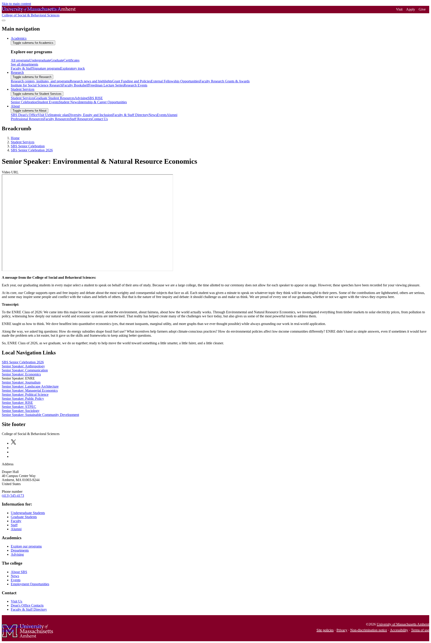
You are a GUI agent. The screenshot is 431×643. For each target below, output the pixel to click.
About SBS (19, 572)
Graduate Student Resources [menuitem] (54, 98)
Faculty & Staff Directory (29, 609)
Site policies (325, 630)
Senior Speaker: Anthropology (23, 366)
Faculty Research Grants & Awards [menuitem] (225, 81)
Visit (399, 9)
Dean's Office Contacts (27, 605)
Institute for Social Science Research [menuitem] (36, 85)
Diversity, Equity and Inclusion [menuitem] (90, 115)
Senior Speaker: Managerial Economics (30, 390)
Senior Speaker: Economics (21, 374)
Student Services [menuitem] (22, 89)
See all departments (24, 64)
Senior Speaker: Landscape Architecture (30, 386)
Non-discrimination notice (368, 630)
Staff (14, 525)
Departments (20, 550)
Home (15, 138)
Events (15, 580)
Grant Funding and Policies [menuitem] (131, 81)
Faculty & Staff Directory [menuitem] (130, 115)
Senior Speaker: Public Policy (23, 398)
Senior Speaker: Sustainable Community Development (40, 415)
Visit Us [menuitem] (43, 115)
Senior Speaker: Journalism (21, 382)
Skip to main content (16, 4)
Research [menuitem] (17, 72)
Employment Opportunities (30, 584)
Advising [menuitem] (81, 98)
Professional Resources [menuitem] (27, 119)
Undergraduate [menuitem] (40, 60)
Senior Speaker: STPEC (19, 407)
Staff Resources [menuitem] (81, 119)
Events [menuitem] (162, 115)
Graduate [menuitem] (57, 60)
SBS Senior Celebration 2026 (32, 150)
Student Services (22, 142)
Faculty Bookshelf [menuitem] (75, 85)
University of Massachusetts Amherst (403, 624)
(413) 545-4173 (13, 495)
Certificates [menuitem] (71, 60)
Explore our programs (26, 546)
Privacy (341, 630)
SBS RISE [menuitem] (95, 98)
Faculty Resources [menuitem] (57, 119)
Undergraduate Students (28, 513)
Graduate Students (24, 517)
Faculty (16, 521)
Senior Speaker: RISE (17, 402)
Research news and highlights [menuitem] (91, 81)
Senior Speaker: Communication (25, 370)
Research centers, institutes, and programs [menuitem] (40, 81)
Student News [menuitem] (69, 102)
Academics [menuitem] (18, 38)
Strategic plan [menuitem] (58, 115)
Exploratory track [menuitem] (72, 68)
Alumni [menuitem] (172, 115)
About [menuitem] (15, 106)
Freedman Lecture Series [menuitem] (106, 85)
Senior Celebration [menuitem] (24, 102)
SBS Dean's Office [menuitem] (24, 115)
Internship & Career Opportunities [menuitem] (103, 102)
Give (422, 9)
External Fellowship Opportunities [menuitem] (175, 81)
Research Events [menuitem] (135, 85)
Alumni (16, 529)
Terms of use (420, 630)
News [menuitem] (153, 115)
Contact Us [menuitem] (100, 119)
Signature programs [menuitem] (46, 68)
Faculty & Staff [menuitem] (22, 68)
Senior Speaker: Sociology (21, 411)
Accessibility (399, 630)
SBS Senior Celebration (28, 146)
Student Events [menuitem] (48, 102)
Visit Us (16, 601)
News (15, 576)
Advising (17, 554)
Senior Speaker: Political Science (25, 394)
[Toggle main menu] (3, 20)
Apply (410, 9)
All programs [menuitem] (20, 60)
